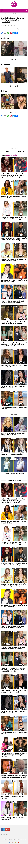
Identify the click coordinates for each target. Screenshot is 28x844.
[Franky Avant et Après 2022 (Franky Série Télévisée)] (14, 808)
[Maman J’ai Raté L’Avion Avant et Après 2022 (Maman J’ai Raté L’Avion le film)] (14, 766)
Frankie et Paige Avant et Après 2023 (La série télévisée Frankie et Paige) (14, 239)
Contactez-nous (4, 834)
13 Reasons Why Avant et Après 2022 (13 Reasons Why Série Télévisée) (14, 366)
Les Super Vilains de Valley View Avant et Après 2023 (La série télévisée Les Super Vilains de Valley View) (13, 175)
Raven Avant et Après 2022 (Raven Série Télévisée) (14, 408)
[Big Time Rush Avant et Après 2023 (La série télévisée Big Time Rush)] (14, 250)
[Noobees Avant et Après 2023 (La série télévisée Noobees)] (14, 187)
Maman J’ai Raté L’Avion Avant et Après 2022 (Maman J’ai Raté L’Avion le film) (14, 776)
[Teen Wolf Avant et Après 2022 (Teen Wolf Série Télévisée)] (14, 377)
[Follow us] (26, 10)
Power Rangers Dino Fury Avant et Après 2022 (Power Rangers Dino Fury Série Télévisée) (14, 754)
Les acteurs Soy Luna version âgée (12, 454)
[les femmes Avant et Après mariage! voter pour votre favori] (14, 424)
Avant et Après (11, 155)
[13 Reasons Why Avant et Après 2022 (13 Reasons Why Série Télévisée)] (14, 356)
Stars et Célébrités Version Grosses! (12, 473)
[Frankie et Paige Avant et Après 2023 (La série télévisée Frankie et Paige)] (14, 229)
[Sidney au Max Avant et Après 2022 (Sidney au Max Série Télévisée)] (14, 292)
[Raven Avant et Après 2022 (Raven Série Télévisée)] (14, 398)
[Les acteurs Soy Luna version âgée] (14, 445)
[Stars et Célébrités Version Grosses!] (14, 464)
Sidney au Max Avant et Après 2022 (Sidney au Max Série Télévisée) (12, 302)
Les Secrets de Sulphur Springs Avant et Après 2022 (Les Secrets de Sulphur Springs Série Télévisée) (14, 344)
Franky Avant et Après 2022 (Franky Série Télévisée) (12, 818)
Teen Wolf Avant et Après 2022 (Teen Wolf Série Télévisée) (13, 387)
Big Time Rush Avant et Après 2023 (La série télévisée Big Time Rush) (13, 260)
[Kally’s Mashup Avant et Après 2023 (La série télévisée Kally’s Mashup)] (14, 208)
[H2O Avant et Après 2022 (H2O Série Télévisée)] (14, 787)
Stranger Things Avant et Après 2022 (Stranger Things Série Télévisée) (13, 322)
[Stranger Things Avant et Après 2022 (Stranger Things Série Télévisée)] (14, 312)
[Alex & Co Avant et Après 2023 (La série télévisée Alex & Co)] (14, 271)
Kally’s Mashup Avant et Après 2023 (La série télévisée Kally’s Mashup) (14, 218)
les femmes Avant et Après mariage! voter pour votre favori (13, 434)
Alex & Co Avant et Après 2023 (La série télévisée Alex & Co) (14, 281)
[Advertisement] (14, 133)
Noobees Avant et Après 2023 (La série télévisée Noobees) (13, 197)
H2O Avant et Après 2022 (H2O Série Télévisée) (12, 797)
